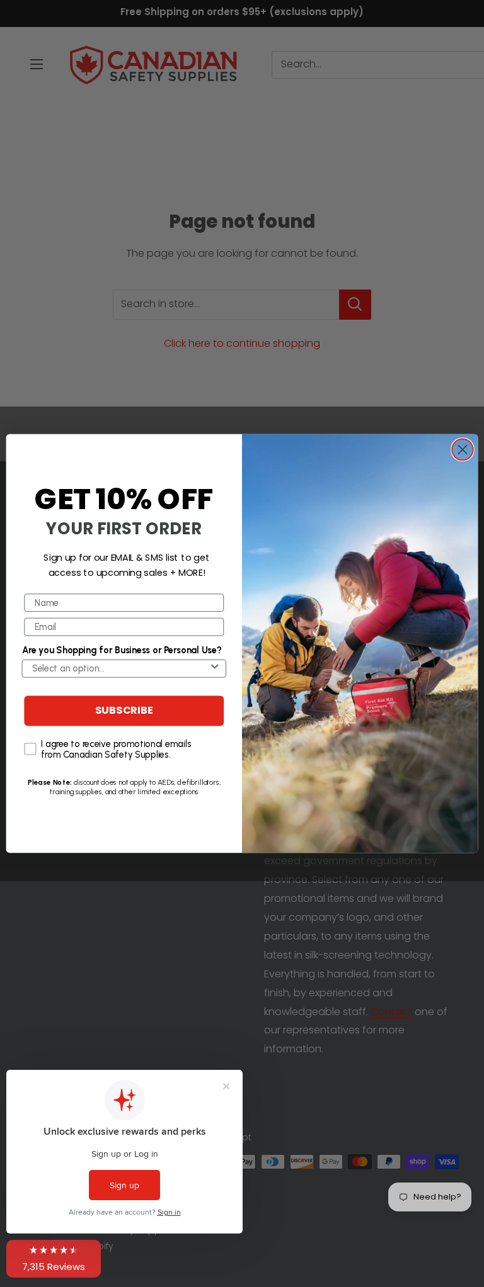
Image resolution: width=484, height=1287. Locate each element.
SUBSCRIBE (124, 711)
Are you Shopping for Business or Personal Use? (122, 650)
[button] (53, 1259)
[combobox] (120, 668)
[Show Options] (215, 668)
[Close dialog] (462, 449)
